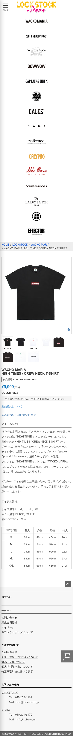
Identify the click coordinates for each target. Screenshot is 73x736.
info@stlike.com (26, 719)
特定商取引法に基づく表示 (17, 671)
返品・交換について (13, 661)
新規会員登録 (9, 622)
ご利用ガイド (9, 652)
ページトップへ (68, 584)
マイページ (8, 627)
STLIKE (5, 709)
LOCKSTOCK (20, 244)
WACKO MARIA (40, 244)
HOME (5, 244)
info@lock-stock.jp (27, 702)
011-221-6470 (23, 714)
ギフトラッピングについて (17, 632)
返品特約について (11, 406)
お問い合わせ (9, 617)
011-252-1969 (23, 697)
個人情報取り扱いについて (17, 666)
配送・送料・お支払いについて (19, 657)
